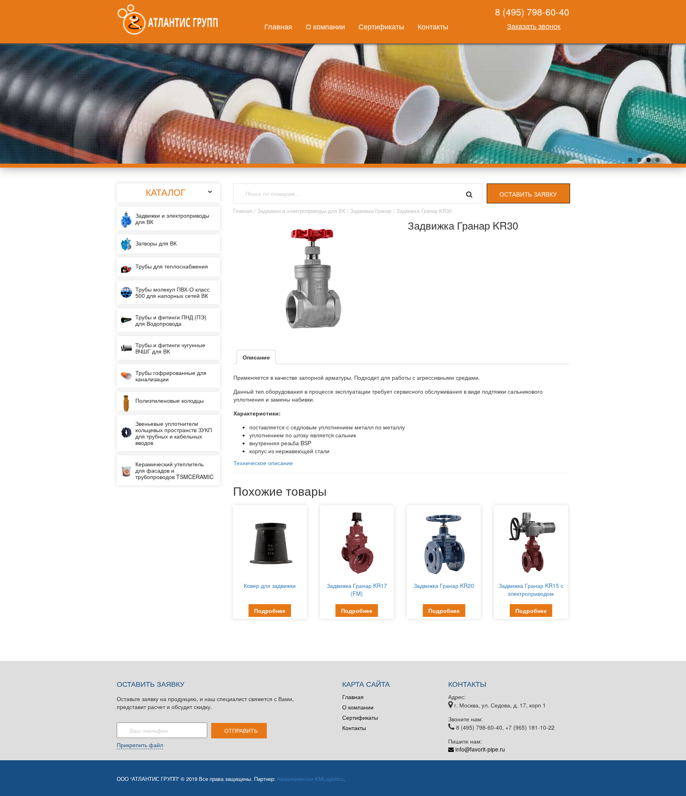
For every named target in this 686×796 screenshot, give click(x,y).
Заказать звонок (534, 26)
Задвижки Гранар (370, 210)
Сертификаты (381, 26)
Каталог (165, 192)
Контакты (433, 26)
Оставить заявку (528, 194)
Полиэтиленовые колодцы (169, 400)
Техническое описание (263, 463)
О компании (325, 26)
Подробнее (269, 610)
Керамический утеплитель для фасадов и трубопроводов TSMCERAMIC (174, 470)
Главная (278, 26)
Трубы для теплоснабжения (171, 266)
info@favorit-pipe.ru (479, 749)
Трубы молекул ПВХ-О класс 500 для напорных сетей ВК (172, 292)
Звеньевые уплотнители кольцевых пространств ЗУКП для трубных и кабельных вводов (173, 432)
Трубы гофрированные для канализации (170, 376)
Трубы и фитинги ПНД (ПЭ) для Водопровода (170, 320)
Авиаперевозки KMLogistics (310, 778)
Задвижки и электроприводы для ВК (172, 218)
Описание (256, 357)
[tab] (256, 357)
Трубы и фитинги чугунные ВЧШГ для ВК (170, 348)
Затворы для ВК (156, 243)
